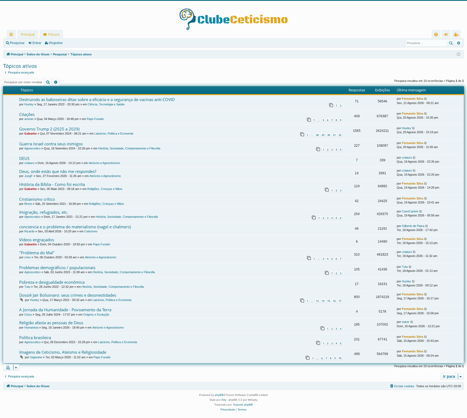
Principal (28, 34)
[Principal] (233, 15)
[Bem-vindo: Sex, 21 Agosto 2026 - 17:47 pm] (458, 54)
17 (340, 301)
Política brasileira (35, 337)
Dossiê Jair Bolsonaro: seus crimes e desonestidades (67, 295)
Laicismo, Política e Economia (113, 133)
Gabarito (30, 133)
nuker (405, 321)
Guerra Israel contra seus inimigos (51, 143)
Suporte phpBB (243, 404)
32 (340, 135)
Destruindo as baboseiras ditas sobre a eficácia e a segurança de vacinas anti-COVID (97, 99)
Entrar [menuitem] (447, 35)
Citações (27, 114)
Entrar (36, 43)
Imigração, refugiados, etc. (43, 212)
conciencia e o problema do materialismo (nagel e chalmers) (75, 226)
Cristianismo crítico (37, 199)
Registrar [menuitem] (457, 35)
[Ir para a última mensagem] (426, 99)
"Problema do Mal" (37, 252)
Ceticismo (90, 231)
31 (334, 135)
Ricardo (29, 231)
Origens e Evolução (96, 314)
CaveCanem (410, 211)
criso (27, 257)
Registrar (56, 43)
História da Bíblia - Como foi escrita (52, 184)
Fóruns (53, 34)
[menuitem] (436, 34)
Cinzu (28, 314)
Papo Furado (95, 119)
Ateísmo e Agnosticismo (104, 163)
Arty (223, 399)
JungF (28, 176)
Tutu (405, 266)
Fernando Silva (412, 98)
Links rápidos (12, 35)
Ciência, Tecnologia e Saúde (106, 104)
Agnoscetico (32, 148)
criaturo (29, 163)
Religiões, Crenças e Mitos (104, 188)
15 (328, 301)
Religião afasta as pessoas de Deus (51, 322)
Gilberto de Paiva (413, 226)
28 (317, 135)
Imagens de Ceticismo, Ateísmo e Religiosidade (62, 352)
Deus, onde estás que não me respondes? (57, 171)
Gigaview (36, 357)
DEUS (24, 158)
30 (328, 135)
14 (323, 301)
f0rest (28, 203)
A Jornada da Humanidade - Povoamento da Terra (65, 309)
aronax (29, 119)
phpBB (219, 394)
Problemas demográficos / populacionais (57, 267)
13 (317, 301)
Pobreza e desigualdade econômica (52, 282)
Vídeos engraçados (36, 239)
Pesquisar (17, 43)
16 (334, 301)
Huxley (29, 104)
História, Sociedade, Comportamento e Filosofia (129, 148)
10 (340, 358)
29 (323, 135)
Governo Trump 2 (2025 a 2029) (49, 129)
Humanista (31, 327)
